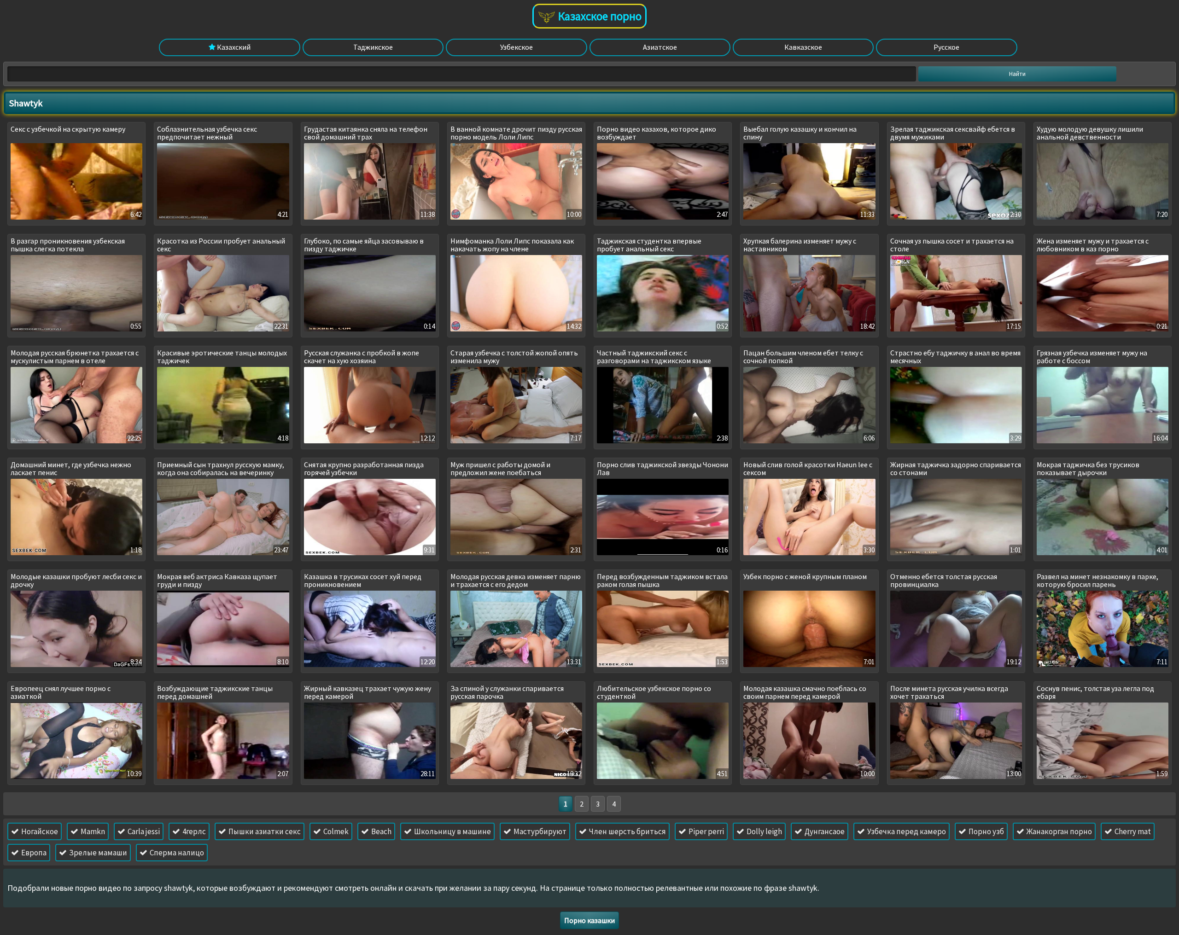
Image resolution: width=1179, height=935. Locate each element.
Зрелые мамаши (97, 853)
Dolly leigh (763, 831)
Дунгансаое (824, 831)
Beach (380, 831)
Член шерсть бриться (627, 831)
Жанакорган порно (1058, 831)
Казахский (233, 47)
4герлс (193, 831)
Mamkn (92, 831)
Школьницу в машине (452, 831)
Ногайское (39, 831)
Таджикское (373, 47)
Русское (946, 47)
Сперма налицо (176, 853)
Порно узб (985, 831)
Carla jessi (143, 831)
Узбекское (516, 47)
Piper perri (705, 831)
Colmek (335, 831)
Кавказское (803, 47)
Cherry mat (1132, 831)
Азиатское (660, 47)
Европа (33, 853)
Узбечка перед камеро (906, 831)
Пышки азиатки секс (264, 831)
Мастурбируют (539, 831)
